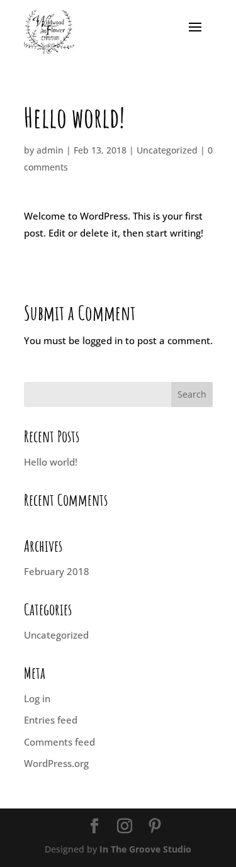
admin (50, 150)
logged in (102, 340)
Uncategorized (167, 150)
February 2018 (56, 571)
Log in (37, 698)
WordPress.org (56, 763)
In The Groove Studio (145, 849)
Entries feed (50, 719)
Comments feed (59, 742)
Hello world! (50, 462)
